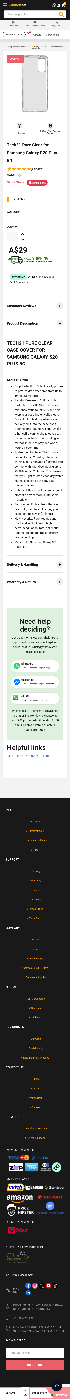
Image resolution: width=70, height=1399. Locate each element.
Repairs (36, 949)
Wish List (36, 1017)
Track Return (36, 918)
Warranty (32, 755)
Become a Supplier (36, 977)
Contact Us (36, 1097)
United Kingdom (36, 1137)
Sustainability (36, 1048)
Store (36, 1088)
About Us (36, 821)
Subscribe (35, 1365)
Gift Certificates (36, 998)
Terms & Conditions (36, 840)
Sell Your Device (14, 34)
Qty (25, 1395)
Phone (36, 1078)
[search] (61, 14)
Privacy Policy (36, 830)
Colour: (13, 212)
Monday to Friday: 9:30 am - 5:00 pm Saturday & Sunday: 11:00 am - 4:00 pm (38, 1329)
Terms (19, 755)
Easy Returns (56, 26)
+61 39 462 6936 (23, 1318)
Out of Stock (39, 1393)
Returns (45, 755)
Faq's (10, 755)
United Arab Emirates (36, 1128)
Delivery (36, 871)
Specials (36, 1008)
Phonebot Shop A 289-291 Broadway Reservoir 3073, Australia (38, 1307)
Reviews (36, 899)
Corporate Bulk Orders (36, 967)
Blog (36, 849)
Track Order (36, 908)
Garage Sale (52, 34)
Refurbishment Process (36, 1057)
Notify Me (39, 182)
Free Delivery (13, 26)
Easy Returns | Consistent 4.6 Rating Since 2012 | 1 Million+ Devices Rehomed (36, 47)
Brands (36, 939)
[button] (25, 169)
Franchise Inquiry (36, 958)
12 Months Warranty (35, 26)
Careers (36, 1107)
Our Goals (36, 1038)
